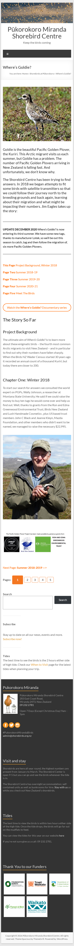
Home (25, 73)
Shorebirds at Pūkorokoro (42, 73)
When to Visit (39, 664)
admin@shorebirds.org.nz (17, 735)
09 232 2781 (27, 704)
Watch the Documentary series (37, 307)
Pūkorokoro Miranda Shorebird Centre (37, 32)
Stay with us (61, 787)
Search (7, 594)
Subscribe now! (12, 639)
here (61, 835)
